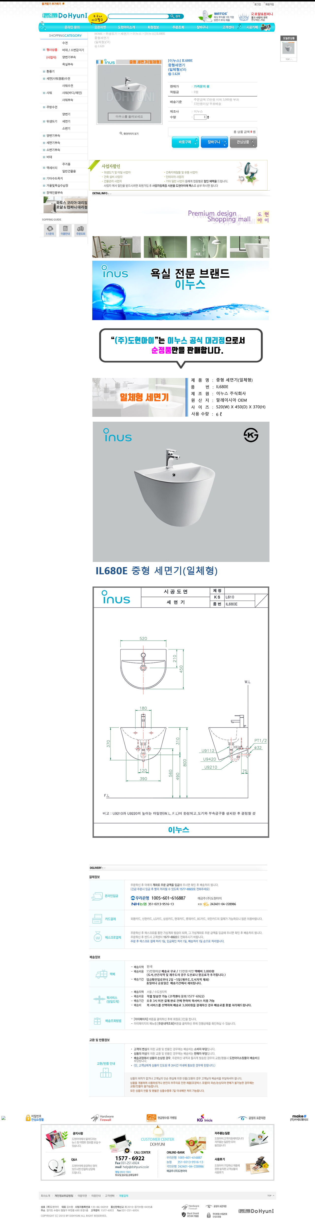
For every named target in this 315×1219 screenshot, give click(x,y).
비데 (49, 157)
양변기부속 (69, 57)
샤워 (49, 92)
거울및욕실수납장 (57, 185)
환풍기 (51, 71)
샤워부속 (67, 100)
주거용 (66, 164)
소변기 (66, 128)
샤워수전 (67, 85)
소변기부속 (53, 150)
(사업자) (51, 57)
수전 (65, 43)
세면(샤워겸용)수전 (58, 78)
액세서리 (52, 167)
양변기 (66, 114)
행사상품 (52, 49)
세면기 (66, 121)
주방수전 (52, 107)
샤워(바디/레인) (72, 92)
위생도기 (52, 121)
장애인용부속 (55, 192)
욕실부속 (67, 64)
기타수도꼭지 (55, 178)
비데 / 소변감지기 (73, 50)
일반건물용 (69, 171)
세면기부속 (53, 142)
